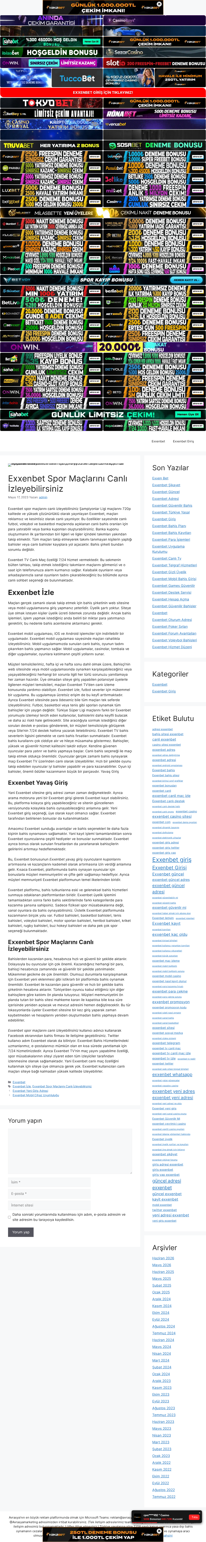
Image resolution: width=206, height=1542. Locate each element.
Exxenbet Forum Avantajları (174, 633)
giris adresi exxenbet (167, 1164)
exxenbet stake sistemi (164, 1038)
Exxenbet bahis (163, 770)
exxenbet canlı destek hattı (166, 806)
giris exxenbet (162, 1170)
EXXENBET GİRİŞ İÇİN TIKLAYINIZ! (103, 92)
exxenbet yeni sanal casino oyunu (169, 1113)
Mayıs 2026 (161, 1265)
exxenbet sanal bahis (163, 1018)
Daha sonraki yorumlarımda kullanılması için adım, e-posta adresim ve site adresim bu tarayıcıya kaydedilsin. (69, 1217)
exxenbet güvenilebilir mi (165, 897)
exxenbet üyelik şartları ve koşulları (170, 1144)
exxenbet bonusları (164, 785)
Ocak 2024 (161, 1374)
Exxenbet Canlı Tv (166, 558)
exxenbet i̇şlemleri (185, 918)
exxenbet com (161, 822)
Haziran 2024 (163, 1340)
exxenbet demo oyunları (185, 822)
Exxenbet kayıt (166, 923)
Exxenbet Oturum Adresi (172, 620)
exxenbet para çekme (170, 991)
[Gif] (103, 213)
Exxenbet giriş (172, 859)
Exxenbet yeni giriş (164, 1108)
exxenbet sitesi (163, 1028)
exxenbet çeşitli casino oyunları (168, 1129)
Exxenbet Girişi (169, 868)
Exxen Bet (160, 478)
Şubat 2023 (161, 1449)
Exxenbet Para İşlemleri (171, 540)
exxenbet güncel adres (171, 880)
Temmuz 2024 (164, 1333)
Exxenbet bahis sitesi (165, 775)
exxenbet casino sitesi (172, 816)
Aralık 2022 (161, 1463)
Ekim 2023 (160, 1394)
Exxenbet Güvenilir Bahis (172, 506)
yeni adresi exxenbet (170, 1215)
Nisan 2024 (161, 1354)
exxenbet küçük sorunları (165, 956)
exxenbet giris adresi (165, 842)
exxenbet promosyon (171, 1002)
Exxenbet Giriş (183, 441)
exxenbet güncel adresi (168, 888)
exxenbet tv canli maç (166, 1048)
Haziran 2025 (163, 1272)
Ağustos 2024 (163, 1326)
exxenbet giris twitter (165, 847)
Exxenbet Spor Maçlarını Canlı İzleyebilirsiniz (62, 1086)
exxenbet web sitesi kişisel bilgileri (170, 1069)
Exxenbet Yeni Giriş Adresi (30, 1090)
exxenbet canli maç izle (171, 796)
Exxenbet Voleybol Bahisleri (174, 640)
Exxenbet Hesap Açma (170, 599)
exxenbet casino (186, 811)
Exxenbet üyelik (162, 1139)
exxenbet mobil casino (166, 976)
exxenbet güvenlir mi (169, 907)
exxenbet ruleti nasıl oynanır (166, 1012)
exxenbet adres (163, 750)
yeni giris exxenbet (164, 1220)
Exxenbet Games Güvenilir (173, 586)
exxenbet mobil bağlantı (164, 966)
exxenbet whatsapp (172, 1074)
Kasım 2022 (161, 1469)
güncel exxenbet (167, 1194)
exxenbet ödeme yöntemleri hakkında (171, 1134)
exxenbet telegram (166, 1043)
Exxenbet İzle (22, 1086)
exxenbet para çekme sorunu (167, 997)
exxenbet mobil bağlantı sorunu (168, 971)
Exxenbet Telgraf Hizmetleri (174, 565)
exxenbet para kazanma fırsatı (167, 986)
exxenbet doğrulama (162, 832)
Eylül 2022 (160, 1483)
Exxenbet (158, 441)
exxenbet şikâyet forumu (164, 1160)
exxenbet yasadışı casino (165, 1085)
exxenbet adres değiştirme (166, 755)
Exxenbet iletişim (163, 918)
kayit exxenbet (165, 1199)
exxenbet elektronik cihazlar (166, 837)
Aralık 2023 (161, 1381)
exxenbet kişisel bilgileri (164, 940)
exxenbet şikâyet (164, 1154)
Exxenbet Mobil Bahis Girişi (174, 579)
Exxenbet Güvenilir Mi (166, 1118)
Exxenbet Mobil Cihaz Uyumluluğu (36, 1095)
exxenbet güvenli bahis (164, 903)
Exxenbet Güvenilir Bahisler (174, 606)
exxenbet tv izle (164, 1058)
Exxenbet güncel (168, 874)
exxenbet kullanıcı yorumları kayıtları (171, 945)
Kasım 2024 (162, 1306)
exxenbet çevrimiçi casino (169, 1123)
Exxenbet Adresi (165, 499)
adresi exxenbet (162, 729)
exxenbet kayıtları (161, 929)
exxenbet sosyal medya (167, 1032)
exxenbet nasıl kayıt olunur (169, 981)
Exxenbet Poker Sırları (170, 627)
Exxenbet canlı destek (168, 801)
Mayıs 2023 (161, 1429)
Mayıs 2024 (161, 1347)
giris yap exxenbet (166, 1175)
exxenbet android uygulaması (167, 765)
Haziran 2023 (163, 1422)
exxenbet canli (161, 790)
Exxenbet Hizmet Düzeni (172, 647)
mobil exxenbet (162, 1204)
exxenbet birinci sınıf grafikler (167, 781)
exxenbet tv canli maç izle (171, 1053)
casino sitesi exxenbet (166, 744)
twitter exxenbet (164, 1210)
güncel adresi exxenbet (166, 1184)
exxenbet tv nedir (187, 1059)
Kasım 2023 (162, 1388)
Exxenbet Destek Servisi (171, 593)
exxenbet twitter (162, 1063)
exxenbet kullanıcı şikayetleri (167, 950)
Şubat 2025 (161, 1285)
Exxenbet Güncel (166, 492)
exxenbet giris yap (164, 852)
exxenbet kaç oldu (169, 934)
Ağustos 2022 (163, 1490)
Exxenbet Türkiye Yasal (171, 512)
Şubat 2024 (161, 1367)
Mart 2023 (160, 1442)
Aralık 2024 (161, 1299)
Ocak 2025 (161, 1292)
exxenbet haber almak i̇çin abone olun (171, 913)
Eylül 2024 (160, 1320)
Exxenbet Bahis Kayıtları (171, 533)
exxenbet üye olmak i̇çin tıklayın (168, 1149)
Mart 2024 (160, 1360)
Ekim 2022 (160, 1476)
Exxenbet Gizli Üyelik (169, 572)
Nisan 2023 (161, 1435)
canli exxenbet (164, 739)
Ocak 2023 (161, 1456)
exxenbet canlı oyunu (163, 811)
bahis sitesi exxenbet (167, 734)
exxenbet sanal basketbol (165, 1023)
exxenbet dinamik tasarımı (165, 827)
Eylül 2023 (160, 1401)
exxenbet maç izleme (166, 960)
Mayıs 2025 (161, 1279)
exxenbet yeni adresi (172, 1097)
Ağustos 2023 (163, 1408)
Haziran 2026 (163, 1258)
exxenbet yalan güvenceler (166, 1080)
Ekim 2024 (160, 1313)
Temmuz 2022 (163, 1497)
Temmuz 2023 (164, 1415)
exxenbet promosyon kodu (169, 1007)
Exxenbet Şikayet (166, 485)
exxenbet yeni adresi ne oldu (167, 1103)
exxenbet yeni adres (173, 1091)
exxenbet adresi (164, 760)
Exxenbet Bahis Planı (169, 526)
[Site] (51, 156)
